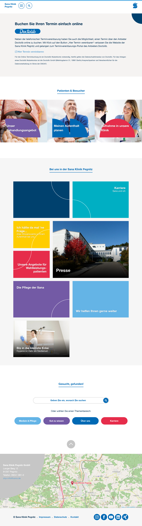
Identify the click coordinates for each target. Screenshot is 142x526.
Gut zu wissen (56, 421)
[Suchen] (29, 5)
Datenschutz (60, 517)
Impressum (45, 517)
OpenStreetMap (131, 507)
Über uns (85, 421)
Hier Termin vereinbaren (30, 51)
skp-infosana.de (12, 478)
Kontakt (74, 517)
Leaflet (123, 507)
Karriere (114, 421)
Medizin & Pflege (27, 421)
